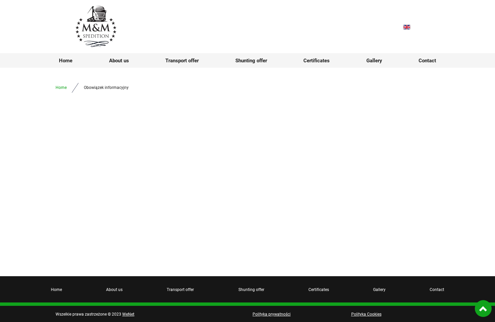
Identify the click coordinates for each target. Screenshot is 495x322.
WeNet (128, 314)
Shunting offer (251, 60)
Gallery (374, 60)
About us (119, 60)
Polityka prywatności (272, 314)
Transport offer (182, 60)
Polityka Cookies (366, 314)
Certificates (316, 60)
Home (65, 60)
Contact (427, 60)
